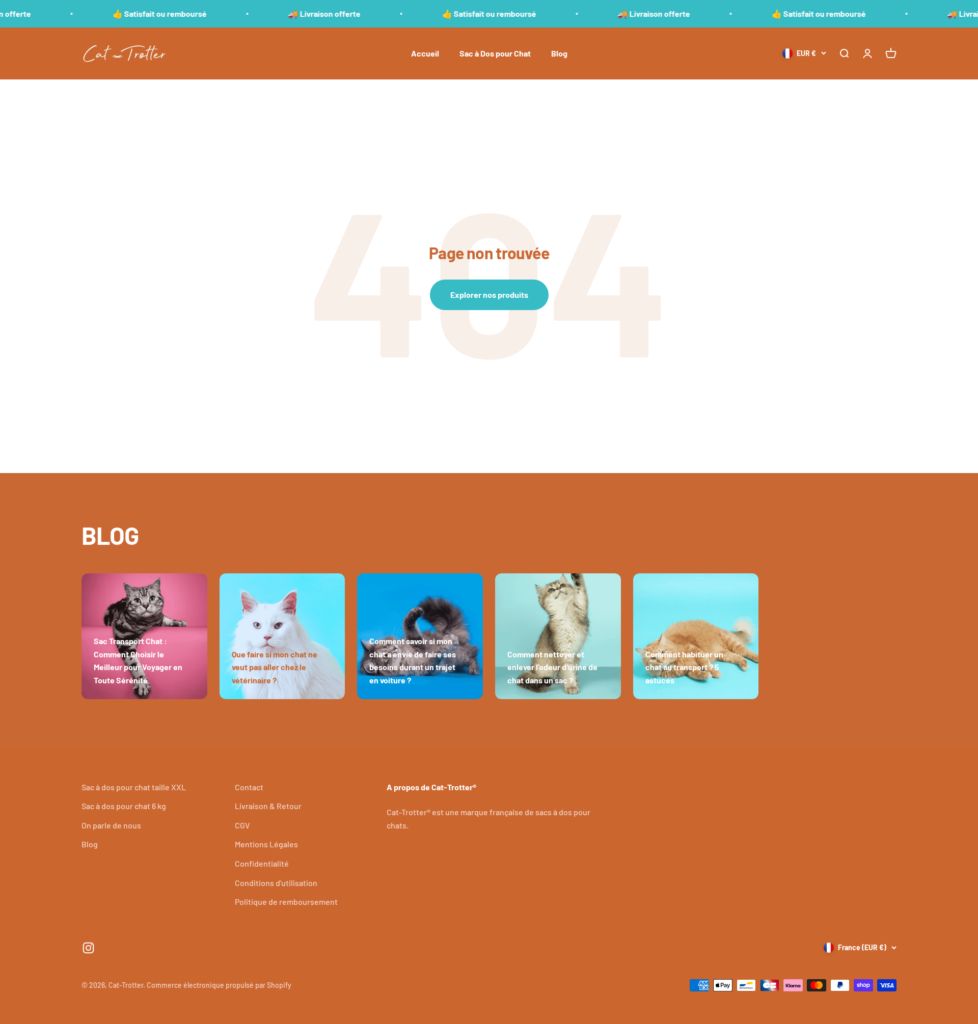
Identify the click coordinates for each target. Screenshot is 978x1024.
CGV (242, 825)
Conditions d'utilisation (276, 883)
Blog (559, 53)
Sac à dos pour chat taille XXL (134, 787)
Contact (249, 787)
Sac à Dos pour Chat (495, 53)
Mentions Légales (266, 844)
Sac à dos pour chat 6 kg (124, 806)
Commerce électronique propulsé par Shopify (219, 985)
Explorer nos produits (489, 294)
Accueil (425, 53)
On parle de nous (111, 825)
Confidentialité (262, 863)
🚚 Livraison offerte (293, 13)
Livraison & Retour (268, 806)
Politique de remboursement (286, 901)
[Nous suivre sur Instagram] (88, 948)
